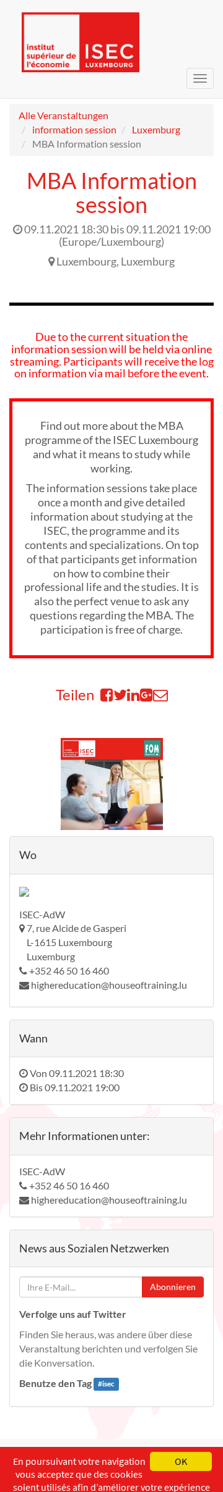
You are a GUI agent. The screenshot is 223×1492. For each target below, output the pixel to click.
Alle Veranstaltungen (63, 115)
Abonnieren (173, 1286)
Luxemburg (156, 129)
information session (74, 129)
